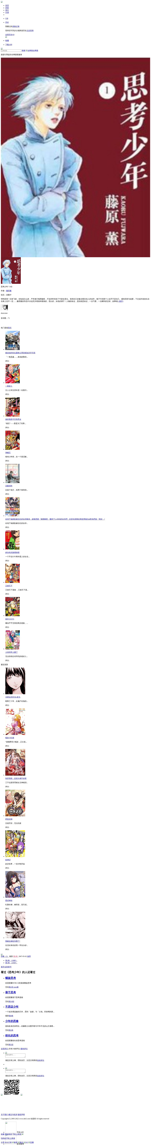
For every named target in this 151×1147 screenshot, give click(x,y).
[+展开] (120, 301)
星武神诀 (8, 900)
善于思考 (10, 992)
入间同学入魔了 (11, 652)
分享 (2, 1142)
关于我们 (4, 1115)
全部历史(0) (9, 35)
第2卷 (15, 956)
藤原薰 (8, 291)
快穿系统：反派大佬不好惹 (16, 778)
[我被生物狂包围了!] (15, 938)
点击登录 (30, 30)
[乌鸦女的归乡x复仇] (15, 694)
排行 (7, 10)
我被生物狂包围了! (12, 941)
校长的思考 (12, 1035)
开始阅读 (8, 1134)
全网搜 (35, 50)
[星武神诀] (15, 897)
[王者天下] (12, 582)
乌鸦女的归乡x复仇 (12, 697)
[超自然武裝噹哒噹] (12, 549)
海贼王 (8, 453)
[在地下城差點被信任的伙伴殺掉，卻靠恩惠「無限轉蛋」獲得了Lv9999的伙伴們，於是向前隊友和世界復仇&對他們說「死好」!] (12, 516)
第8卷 (11, 1016)
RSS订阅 (8, 1142)
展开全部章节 (6, 967)
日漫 (7, 12)
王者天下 (8, 586)
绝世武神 (8, 819)
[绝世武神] (15, 816)
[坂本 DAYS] (12, 616)
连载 (5, 956)
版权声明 (21, 1115)
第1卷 (11, 963)
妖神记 (8, 860)
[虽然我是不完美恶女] (12, 416)
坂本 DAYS (9, 619)
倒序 (29, 956)
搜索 (23, 50)
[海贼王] (12, 449)
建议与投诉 (12, 1115)
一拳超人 (8, 386)
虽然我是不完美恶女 (13, 419)
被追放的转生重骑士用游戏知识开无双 (20, 353)
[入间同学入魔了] (12, 649)
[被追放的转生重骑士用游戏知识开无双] (12, 349)
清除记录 (15, 26)
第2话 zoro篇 (14, 987)
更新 (7, 8)
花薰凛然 (8, 486)
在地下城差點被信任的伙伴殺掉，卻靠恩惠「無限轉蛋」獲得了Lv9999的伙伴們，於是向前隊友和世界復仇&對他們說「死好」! (55, 519)
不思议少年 (12, 1006)
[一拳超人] (12, 383)
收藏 (2, 1134)
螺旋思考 (10, 977)
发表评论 (40, 1060)
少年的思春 (12, 1021)
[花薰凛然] (12, 482)
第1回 (11, 1045)
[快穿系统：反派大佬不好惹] (15, 775)
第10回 (11, 1001)
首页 (7, 5)
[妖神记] (15, 856)
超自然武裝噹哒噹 (12, 552)
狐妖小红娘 (9, 738)
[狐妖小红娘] (15, 734)
